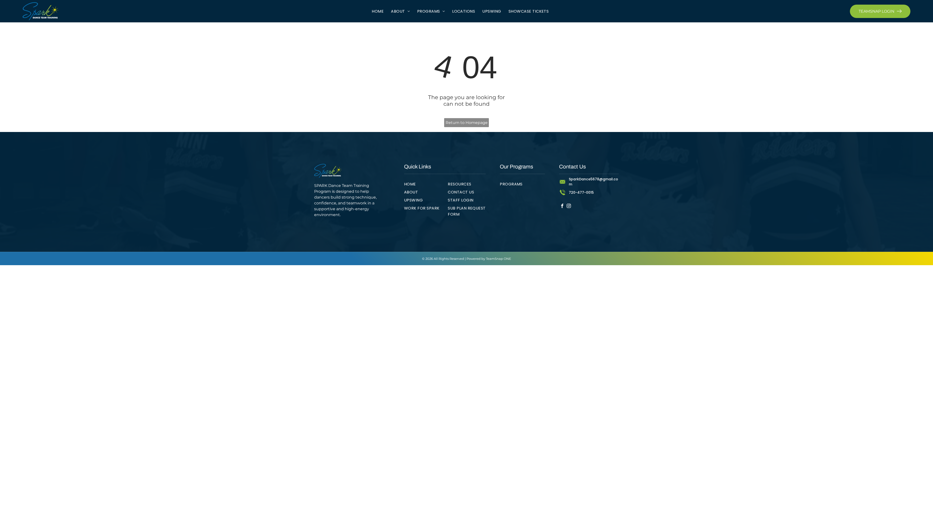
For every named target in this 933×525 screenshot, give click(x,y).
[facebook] (562, 206)
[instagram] (569, 206)
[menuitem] (377, 11)
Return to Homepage (467, 122)
